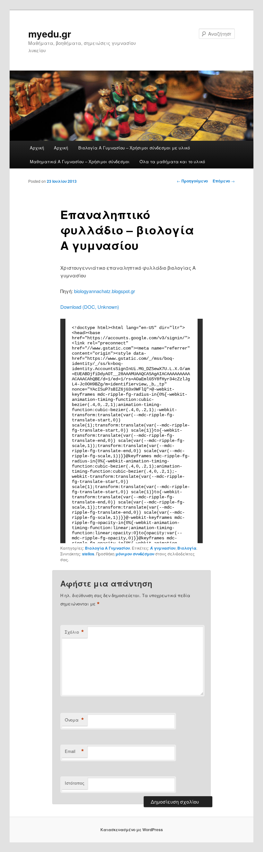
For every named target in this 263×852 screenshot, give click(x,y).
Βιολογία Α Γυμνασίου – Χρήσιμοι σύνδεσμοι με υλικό (134, 148)
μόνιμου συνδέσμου (134, 554)
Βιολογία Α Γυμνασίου (107, 548)
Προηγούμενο (192, 181)
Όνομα (74, 720)
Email (74, 751)
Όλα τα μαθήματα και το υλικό (172, 161)
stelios (88, 554)
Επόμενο (224, 181)
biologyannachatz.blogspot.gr (104, 291)
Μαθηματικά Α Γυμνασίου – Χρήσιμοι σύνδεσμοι (80, 161)
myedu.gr (49, 33)
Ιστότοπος (74, 783)
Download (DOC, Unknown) (89, 306)
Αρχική (37, 148)
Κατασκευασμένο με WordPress (131, 829)
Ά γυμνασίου (162, 548)
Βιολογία (186, 548)
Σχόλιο (74, 632)
